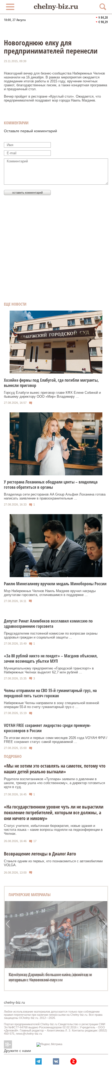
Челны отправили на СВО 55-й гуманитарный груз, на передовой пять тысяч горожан (50, 693)
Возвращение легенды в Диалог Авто (40, 853)
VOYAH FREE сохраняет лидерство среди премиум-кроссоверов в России (47, 727)
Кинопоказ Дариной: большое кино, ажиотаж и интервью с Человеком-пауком (50, 977)
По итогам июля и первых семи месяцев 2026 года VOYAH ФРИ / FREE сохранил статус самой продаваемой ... (55, 740)
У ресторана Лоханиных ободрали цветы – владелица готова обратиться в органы (50, 484)
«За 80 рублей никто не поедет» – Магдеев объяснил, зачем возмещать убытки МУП (51, 658)
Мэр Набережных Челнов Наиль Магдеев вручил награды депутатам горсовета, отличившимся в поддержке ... (50, 593)
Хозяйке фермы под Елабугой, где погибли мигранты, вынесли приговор (51, 382)
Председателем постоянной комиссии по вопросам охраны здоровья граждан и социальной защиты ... (50, 635)
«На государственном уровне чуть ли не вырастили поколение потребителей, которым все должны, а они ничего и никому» (53, 812)
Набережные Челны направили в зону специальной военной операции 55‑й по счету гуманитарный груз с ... (51, 705)
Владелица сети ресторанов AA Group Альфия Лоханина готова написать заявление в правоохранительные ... (54, 496)
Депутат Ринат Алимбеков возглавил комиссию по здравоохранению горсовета (48, 623)
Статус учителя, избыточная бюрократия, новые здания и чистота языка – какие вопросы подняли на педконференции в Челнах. (53, 830)
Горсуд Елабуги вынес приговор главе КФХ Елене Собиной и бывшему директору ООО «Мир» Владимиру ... (52, 394)
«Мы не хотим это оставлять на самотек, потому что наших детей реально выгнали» (54, 769)
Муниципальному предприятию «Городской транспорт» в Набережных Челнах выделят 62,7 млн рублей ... (49, 670)
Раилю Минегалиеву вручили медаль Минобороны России (55, 584)
